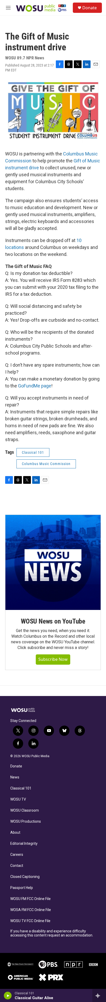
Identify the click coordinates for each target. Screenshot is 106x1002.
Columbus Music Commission (46, 464)
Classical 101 (20, 788)
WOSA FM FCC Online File (30, 910)
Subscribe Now (53, 659)
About (15, 832)
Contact (16, 866)
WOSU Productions (25, 821)
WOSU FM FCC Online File (30, 899)
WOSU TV (18, 799)
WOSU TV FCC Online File (30, 921)
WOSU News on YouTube (53, 621)
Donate (89, 7)
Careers (16, 855)
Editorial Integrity (24, 844)
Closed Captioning (25, 877)
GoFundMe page (34, 385)
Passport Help (21, 888)
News (14, 777)
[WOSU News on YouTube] (53, 562)
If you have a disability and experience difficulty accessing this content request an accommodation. (51, 933)
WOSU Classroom (24, 810)
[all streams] (99, 995)
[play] (8, 995)
